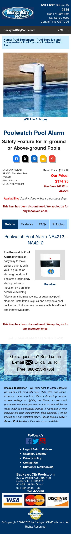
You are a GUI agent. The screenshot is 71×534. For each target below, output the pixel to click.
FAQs (43, 224)
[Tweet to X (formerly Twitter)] (25, 158)
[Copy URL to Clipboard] (52, 158)
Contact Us (30, 463)
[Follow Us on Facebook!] (29, 443)
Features (27, 224)
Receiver (50, 284)
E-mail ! (22, 362)
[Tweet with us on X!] (35, 443)
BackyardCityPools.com (19, 30)
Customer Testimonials (38, 467)
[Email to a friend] (43, 158)
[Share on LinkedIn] (34, 158)
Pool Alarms (31, 42)
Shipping (58, 224)
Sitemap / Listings (34, 454)
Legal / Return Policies (37, 449)
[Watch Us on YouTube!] (42, 443)
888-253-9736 (62, 7)
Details (10, 224)
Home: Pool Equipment (18, 39)
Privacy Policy (32, 458)
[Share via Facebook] (16, 158)
